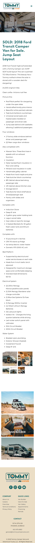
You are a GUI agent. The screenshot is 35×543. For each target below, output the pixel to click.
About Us (6, 499)
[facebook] (11, 487)
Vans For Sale (22, 502)
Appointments (23, 507)
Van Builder (22, 499)
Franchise (6, 504)
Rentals (20, 511)
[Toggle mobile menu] (31, 6)
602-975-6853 (17, 529)
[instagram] (15, 487)
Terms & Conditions (9, 507)
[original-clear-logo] (17, 472)
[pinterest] (19, 487)
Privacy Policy (7, 509)
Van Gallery (22, 504)
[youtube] (24, 487)
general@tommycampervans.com (17, 532)
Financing (21, 509)
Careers (5, 502)
